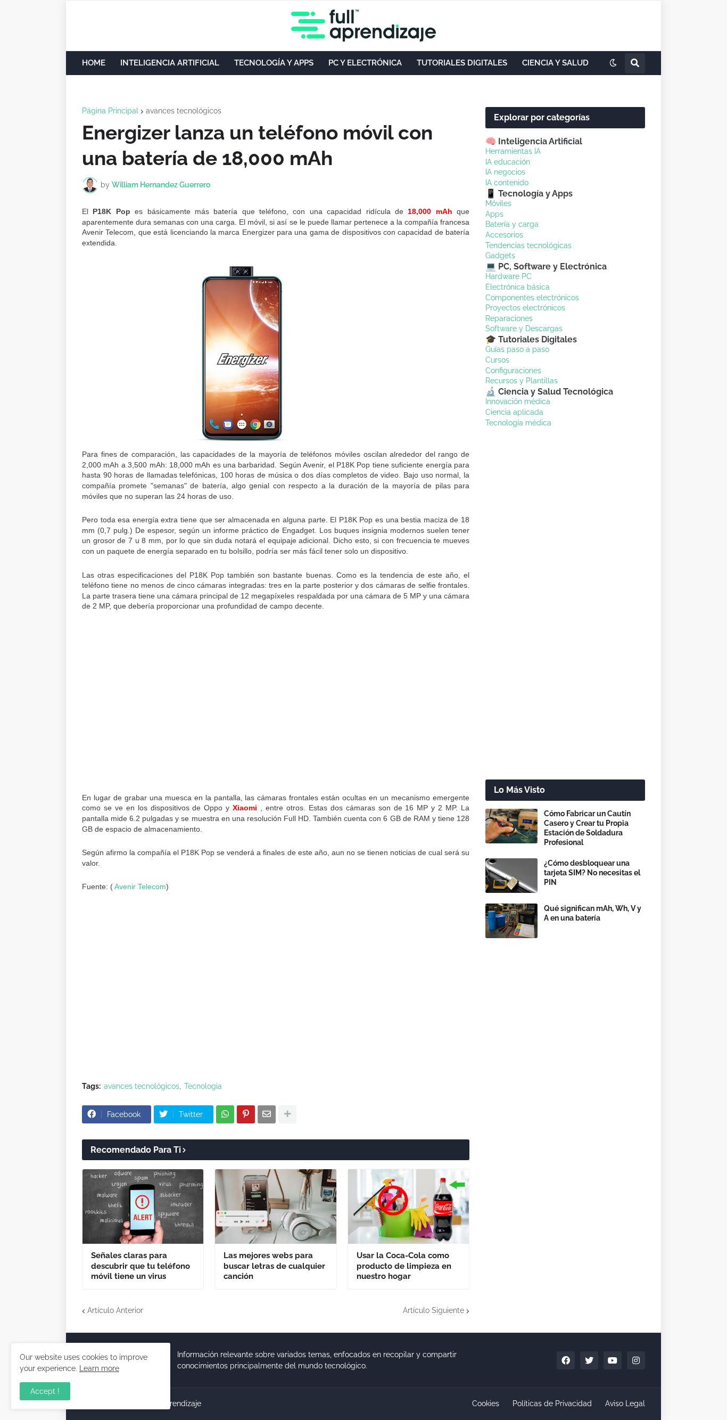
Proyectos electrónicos (525, 307)
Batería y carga (512, 224)
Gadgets (500, 255)
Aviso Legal (625, 1403)
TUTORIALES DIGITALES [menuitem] (462, 63)
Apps (494, 214)
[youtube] (613, 1360)
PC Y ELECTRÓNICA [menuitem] (365, 63)
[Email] (267, 1114)
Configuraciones (513, 370)
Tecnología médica (518, 422)
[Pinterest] (246, 1114)
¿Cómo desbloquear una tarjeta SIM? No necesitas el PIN (592, 873)
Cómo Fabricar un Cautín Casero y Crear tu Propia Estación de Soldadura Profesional (587, 828)
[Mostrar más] (287, 1114)
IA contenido (506, 182)
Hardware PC (508, 276)
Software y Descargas (524, 328)
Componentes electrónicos (532, 297)
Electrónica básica (517, 287)
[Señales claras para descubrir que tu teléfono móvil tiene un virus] (142, 1206)
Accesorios (504, 235)
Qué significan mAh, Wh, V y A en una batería (592, 913)
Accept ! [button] (45, 1391)
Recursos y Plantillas (521, 380)
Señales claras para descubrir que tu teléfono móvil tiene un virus (140, 1266)
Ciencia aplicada (514, 412)
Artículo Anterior (115, 1310)
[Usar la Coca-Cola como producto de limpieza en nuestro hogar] (408, 1206)
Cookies (485, 1403)
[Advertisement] (275, 702)
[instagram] (636, 1360)
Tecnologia (203, 1086)
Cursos (497, 360)
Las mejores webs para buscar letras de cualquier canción (274, 1266)
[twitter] (589, 1360)
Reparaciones (509, 318)
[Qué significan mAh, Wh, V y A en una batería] (511, 921)
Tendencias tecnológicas (528, 245)
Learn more (99, 1368)
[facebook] (566, 1360)
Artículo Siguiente (433, 1310)
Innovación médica (517, 401)
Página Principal (110, 110)
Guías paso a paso (517, 349)
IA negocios (505, 172)
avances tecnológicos (183, 110)
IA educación (507, 162)
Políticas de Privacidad (552, 1403)
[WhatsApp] (225, 1114)
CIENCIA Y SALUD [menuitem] (555, 63)
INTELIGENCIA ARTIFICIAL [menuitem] (169, 63)
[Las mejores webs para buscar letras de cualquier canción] (275, 1206)
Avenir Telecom (140, 886)
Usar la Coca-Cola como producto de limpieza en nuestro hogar (404, 1266)
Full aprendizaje (173, 1403)
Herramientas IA (513, 151)
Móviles (498, 203)
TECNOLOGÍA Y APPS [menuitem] (273, 63)
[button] (613, 63)
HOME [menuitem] (93, 63)
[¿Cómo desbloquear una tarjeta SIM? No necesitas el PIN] (511, 875)
